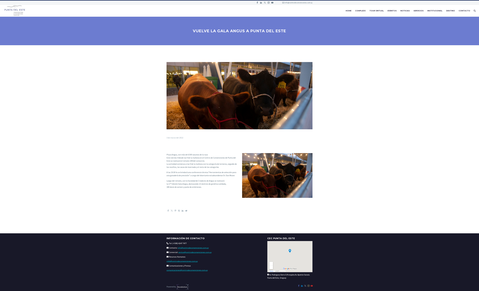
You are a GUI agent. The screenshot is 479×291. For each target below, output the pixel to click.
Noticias (405, 11)
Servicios (419, 11)
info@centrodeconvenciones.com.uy (298, 2)
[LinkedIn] (261, 3)
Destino (450, 11)
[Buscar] (474, 10)
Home (348, 11)
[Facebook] (257, 3)
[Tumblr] (179, 211)
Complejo (360, 11)
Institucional (434, 11)
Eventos (392, 11)
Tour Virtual (376, 11)
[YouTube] (272, 3)
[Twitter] (265, 3)
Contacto (464, 11)
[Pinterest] (175, 211)
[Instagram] (268, 3)
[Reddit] (186, 211)
